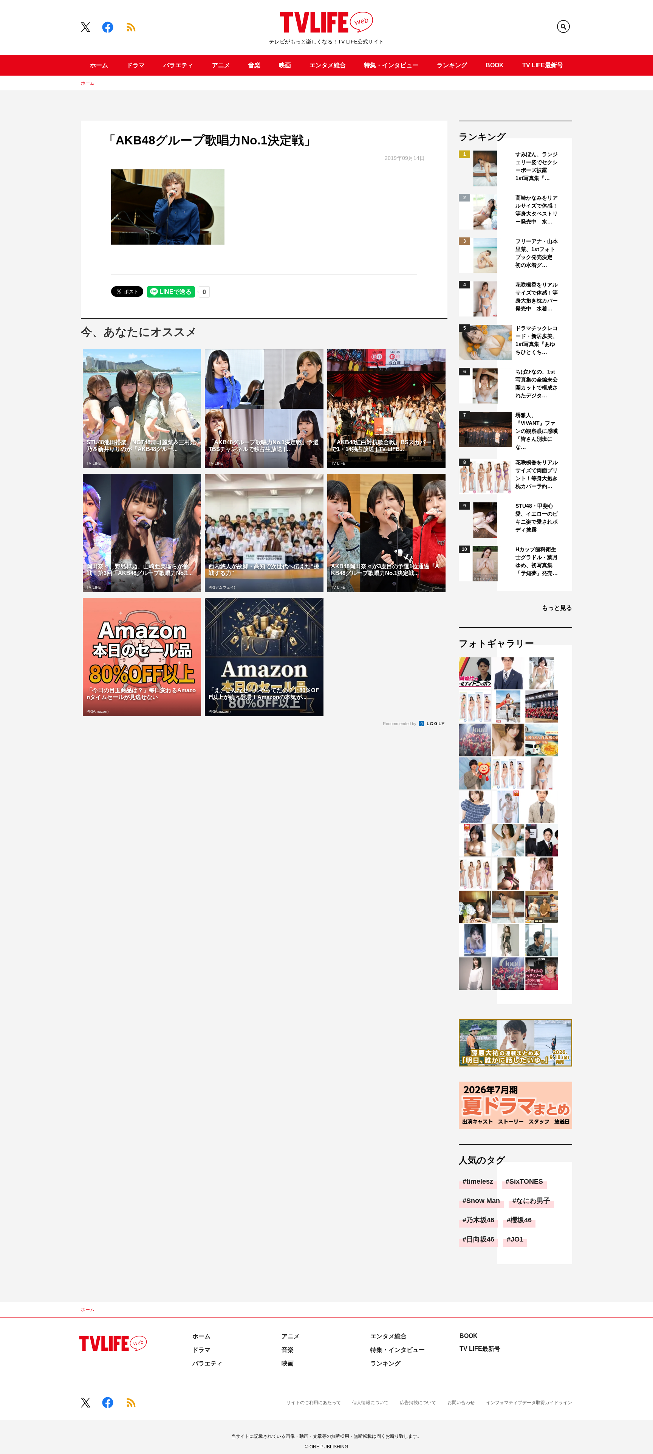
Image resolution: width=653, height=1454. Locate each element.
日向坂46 (480, 1239)
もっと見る (557, 608)
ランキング (452, 65)
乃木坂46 (480, 1220)
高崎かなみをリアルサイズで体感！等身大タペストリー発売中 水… (536, 210)
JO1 (517, 1239)
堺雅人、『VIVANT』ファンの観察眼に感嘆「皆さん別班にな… (536, 431)
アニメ (221, 65)
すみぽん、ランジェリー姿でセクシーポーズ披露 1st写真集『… (536, 166)
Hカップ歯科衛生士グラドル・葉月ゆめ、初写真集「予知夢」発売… (536, 561)
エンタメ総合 (327, 65)
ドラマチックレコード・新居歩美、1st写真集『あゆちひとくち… (536, 340)
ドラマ (136, 65)
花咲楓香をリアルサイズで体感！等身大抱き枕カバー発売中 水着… (536, 297)
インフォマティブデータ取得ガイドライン (529, 1402)
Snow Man (483, 1200)
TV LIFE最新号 (542, 65)
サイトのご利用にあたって (313, 1402)
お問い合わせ (461, 1402)
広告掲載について (418, 1402)
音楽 (254, 65)
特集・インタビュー (391, 65)
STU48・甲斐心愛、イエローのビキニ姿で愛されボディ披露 (536, 518)
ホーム (99, 65)
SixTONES (526, 1181)
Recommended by (400, 723)
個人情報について (370, 1402)
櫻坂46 (521, 1220)
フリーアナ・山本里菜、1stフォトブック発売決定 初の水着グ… (536, 253)
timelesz (479, 1181)
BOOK (495, 65)
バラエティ (178, 65)
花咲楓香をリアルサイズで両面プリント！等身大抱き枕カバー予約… (536, 474)
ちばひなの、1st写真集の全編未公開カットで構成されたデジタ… (536, 383)
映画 (285, 65)
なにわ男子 (533, 1200)
